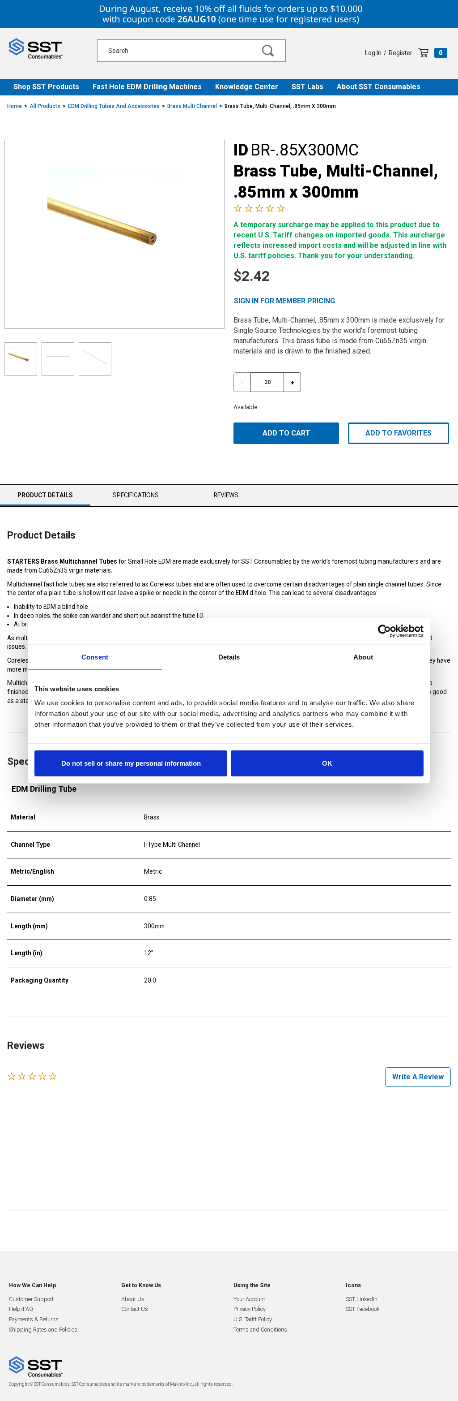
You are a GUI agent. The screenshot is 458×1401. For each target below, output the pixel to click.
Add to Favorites (398, 433)
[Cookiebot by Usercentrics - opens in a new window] (384, 631)
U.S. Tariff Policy (252, 1319)
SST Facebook (362, 1309)
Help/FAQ (21, 1309)
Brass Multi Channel (192, 106)
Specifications (136, 495)
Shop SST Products (46, 86)
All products (45, 106)
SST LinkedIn (361, 1299)
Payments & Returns (34, 1319)
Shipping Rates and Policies (43, 1329)
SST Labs (307, 86)
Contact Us (134, 1309)
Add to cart (286, 433)
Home (14, 106)
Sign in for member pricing (284, 301)
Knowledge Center (246, 86)
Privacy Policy (249, 1309)
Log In (373, 52)
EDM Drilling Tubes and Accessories (114, 106)
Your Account (249, 1299)
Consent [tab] (94, 656)
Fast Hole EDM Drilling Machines (147, 86)
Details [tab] (229, 656)
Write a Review (418, 1077)
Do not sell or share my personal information (131, 763)
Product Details (45, 499)
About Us (132, 1299)
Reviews (226, 495)
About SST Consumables (378, 86)
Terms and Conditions (260, 1329)
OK (327, 763)
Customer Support (31, 1299)
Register (400, 52)
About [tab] (363, 656)
